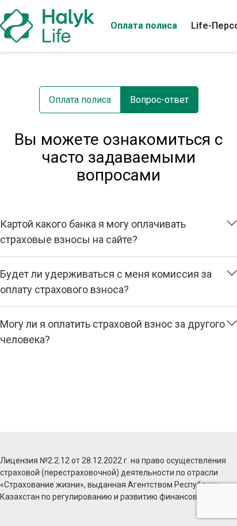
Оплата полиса (143, 25)
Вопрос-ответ (159, 99)
